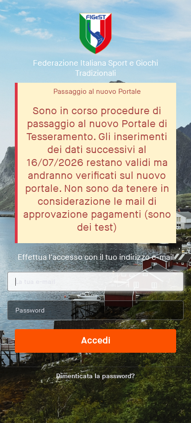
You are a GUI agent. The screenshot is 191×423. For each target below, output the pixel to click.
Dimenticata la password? (95, 376)
